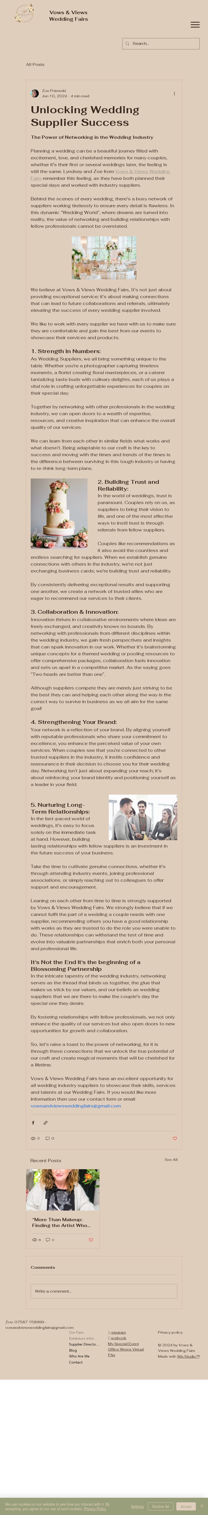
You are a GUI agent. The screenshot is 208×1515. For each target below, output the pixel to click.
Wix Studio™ (188, 1356)
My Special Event (123, 1343)
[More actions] (174, 93)
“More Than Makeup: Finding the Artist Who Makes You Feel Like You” (59, 1222)
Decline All (160, 1506)
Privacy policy (170, 1332)
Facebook (117, 1338)
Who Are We (79, 1356)
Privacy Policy (95, 1508)
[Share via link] (45, 1122)
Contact (75, 1362)
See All (171, 1159)
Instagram (117, 1332)
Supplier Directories (84, 1344)
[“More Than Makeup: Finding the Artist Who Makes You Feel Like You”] (62, 1190)
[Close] (202, 1506)
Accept (186, 1506)
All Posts (35, 64)
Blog (73, 1350)
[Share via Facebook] (33, 1122)
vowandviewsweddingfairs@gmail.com (39, 1327)
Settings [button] (137, 1506)
